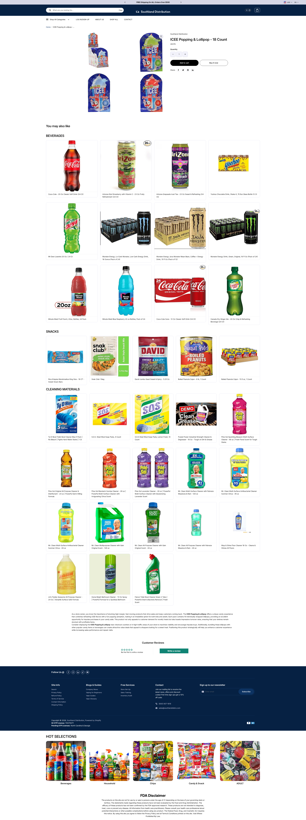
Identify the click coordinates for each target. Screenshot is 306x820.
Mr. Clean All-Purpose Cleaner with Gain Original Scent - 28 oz (150, 546)
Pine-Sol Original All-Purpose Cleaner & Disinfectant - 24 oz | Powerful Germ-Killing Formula (65, 494)
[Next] (181, 2)
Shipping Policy (57, 705)
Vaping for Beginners (94, 692)
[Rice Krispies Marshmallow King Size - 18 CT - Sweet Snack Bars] (66, 356)
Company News (92, 689)
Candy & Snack (196, 783)
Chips (153, 783)
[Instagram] (73, 672)
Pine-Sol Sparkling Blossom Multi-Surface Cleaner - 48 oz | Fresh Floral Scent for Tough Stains (239, 439)
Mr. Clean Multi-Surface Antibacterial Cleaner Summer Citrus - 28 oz (66, 546)
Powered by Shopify (93, 720)
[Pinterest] (188, 70)
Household (109, 783)
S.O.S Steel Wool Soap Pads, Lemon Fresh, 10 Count (152, 438)
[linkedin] (78, 672)
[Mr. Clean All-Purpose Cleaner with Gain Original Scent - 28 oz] (153, 522)
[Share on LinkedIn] (192, 70)
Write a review (174, 651)
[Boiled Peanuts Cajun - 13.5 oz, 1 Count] (239, 356)
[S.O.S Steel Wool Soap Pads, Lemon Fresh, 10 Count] (153, 414)
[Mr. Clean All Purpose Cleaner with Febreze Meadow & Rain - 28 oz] (196, 522)
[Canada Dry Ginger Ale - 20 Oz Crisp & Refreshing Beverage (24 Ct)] (234, 291)
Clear (120, 10)
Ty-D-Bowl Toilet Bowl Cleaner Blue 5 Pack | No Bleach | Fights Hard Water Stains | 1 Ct (65, 438)
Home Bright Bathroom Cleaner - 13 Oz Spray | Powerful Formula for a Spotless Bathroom (109, 598)
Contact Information (58, 702)
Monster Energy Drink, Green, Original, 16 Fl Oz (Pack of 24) (234, 257)
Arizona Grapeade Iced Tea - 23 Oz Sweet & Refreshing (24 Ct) (180, 195)
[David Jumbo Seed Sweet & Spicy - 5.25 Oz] (153, 356)
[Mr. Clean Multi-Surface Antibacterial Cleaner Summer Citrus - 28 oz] (66, 522)
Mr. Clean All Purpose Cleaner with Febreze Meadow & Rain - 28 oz (195, 546)
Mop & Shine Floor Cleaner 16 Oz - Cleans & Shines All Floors (238, 546)
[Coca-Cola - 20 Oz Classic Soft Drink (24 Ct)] (72, 166)
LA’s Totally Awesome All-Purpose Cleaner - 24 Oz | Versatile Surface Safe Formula (65, 598)
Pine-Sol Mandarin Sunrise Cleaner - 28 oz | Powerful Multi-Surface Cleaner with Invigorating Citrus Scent (109, 494)
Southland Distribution (75, 720)
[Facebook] (178, 70)
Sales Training (126, 692)
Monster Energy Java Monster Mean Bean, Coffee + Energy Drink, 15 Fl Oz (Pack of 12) (179, 258)
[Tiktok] (83, 672)
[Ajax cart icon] (257, 10)
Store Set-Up (125, 689)
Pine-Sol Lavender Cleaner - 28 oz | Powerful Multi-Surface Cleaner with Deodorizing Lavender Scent (152, 494)
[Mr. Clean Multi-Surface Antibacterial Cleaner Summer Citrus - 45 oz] (239, 468)
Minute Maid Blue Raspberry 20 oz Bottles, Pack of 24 (123, 319)
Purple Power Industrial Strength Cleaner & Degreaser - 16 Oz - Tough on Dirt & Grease (195, 438)
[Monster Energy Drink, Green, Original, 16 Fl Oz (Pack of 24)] (234, 228)
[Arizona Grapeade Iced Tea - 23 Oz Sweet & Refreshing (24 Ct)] (180, 166)
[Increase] (185, 54)
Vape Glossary (91, 699)
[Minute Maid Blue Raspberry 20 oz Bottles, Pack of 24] (126, 291)
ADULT (240, 783)
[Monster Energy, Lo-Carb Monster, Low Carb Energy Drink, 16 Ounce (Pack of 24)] (126, 228)
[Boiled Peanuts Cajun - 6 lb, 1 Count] (196, 356)
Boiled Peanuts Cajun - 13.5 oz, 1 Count (236, 379)
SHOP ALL (114, 19)
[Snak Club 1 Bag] (109, 356)
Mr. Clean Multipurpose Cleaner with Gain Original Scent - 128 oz (108, 546)
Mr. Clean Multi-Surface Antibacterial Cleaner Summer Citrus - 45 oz (239, 492)
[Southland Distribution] (153, 10)
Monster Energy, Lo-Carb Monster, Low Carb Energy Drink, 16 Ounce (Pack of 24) (125, 258)
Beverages (66, 783)
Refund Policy (56, 696)
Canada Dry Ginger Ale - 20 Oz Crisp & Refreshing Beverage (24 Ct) (230, 320)
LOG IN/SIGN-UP (82, 19)
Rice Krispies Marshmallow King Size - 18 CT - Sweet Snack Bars (66, 380)
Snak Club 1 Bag (98, 379)
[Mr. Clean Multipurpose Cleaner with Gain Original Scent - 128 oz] (109, 522)
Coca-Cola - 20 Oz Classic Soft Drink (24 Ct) (65, 194)
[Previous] (125, 2)
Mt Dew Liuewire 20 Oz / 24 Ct (60, 257)
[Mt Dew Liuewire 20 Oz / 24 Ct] (72, 228)
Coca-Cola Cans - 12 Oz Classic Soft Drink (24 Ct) (176, 319)
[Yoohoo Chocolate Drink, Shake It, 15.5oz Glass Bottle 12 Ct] (234, 166)
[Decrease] (173, 54)
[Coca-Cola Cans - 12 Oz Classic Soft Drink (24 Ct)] (180, 291)
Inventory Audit (126, 696)
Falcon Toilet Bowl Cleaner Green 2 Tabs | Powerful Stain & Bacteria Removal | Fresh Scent (151, 599)
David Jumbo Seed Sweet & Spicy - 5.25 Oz (152, 379)
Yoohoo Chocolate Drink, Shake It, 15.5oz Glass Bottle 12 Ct (234, 194)
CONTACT (128, 19)
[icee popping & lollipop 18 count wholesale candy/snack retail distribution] (161, 36)
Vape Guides (91, 696)
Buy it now (213, 63)
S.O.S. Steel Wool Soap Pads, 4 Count (106, 437)
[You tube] (87, 672)
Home (48, 27)
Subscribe (246, 692)
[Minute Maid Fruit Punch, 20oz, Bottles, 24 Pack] (72, 291)
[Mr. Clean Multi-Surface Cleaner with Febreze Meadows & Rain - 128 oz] (196, 468)
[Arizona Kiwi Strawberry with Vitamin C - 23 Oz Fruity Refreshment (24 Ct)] (126, 166)
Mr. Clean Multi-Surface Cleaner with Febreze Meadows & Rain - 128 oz (196, 492)
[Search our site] (50, 10)
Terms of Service (57, 699)
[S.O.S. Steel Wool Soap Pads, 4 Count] (109, 414)
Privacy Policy (56, 692)
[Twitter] (183, 70)
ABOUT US (99, 19)
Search (54, 689)
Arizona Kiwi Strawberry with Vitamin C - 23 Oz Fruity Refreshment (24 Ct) (123, 195)
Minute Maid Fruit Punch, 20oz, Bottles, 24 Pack (67, 319)
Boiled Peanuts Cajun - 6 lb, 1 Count (192, 379)
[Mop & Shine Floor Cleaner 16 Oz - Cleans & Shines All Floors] (239, 522)
